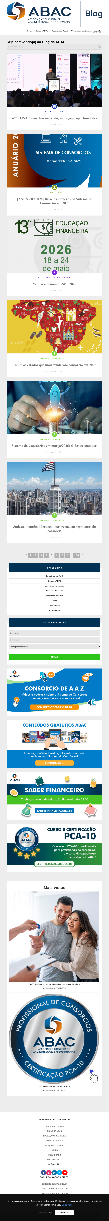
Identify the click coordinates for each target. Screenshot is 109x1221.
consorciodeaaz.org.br (54, 1188)
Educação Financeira (54, 586)
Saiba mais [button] (67, 1205)
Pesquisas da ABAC (55, 596)
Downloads (54, 605)
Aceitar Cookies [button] (64, 1213)
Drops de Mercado (54, 591)
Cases (54, 601)
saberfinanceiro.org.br (55, 1193)
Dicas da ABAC (54, 581)
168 (76, 555)
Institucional (54, 610)
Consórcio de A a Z (54, 576)
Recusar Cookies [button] (44, 1213)
